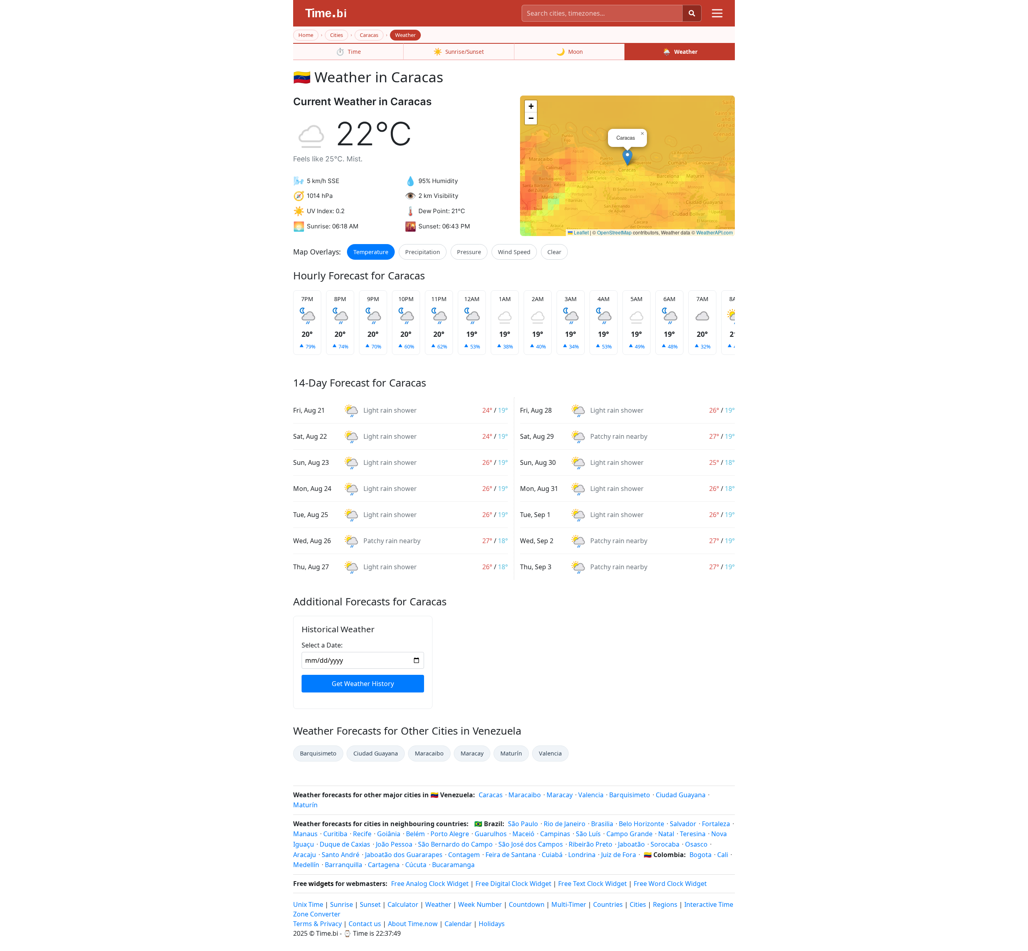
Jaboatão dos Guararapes (404, 854)
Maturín (511, 753)
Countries (608, 904)
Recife (362, 833)
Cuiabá (552, 854)
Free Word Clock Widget (670, 883)
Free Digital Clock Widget (513, 883)
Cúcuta (415, 864)
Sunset (370, 904)
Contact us (365, 923)
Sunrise (341, 904)
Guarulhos (491, 833)
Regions (665, 904)
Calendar (458, 923)
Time (348, 51)
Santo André (340, 854)
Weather (680, 51)
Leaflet (581, 232)
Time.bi (327, 933)
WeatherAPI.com (714, 232)
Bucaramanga (453, 864)
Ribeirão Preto (590, 844)
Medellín (306, 864)
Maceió (523, 833)
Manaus (305, 833)
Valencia (550, 753)
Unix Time (308, 904)
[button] (627, 157)
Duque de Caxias (345, 844)
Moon (569, 51)
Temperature (370, 252)
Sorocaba (665, 844)
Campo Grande (629, 833)
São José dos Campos (530, 844)
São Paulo (523, 823)
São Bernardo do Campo (455, 844)
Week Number (480, 904)
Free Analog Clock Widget (430, 883)
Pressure (469, 252)
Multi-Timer (568, 904)
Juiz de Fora (618, 854)
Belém (415, 833)
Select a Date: (322, 645)
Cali (722, 854)
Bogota (700, 854)
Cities (336, 35)
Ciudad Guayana (375, 753)
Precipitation (422, 252)
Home (305, 35)
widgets (321, 883)
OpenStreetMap (614, 232)
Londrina (582, 854)
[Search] (692, 13)
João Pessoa (394, 844)
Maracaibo (429, 753)
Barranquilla (343, 864)
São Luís (588, 833)
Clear (554, 252)
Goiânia (388, 833)
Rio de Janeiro (564, 823)
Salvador (683, 823)
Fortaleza (716, 823)
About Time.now (413, 923)
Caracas (369, 35)
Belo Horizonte (641, 823)
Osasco (696, 844)
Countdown (527, 904)
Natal (666, 833)
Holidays (492, 923)
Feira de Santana (510, 854)
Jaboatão (631, 844)
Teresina (693, 833)
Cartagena (384, 864)
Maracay (472, 753)
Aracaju (304, 854)
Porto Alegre (449, 833)
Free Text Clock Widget (592, 883)
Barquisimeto (318, 753)
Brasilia (602, 823)
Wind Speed (514, 252)
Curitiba (335, 833)
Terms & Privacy (317, 923)
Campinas (555, 833)
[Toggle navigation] (717, 13)
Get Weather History (363, 683)
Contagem (464, 854)
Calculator (403, 904)
